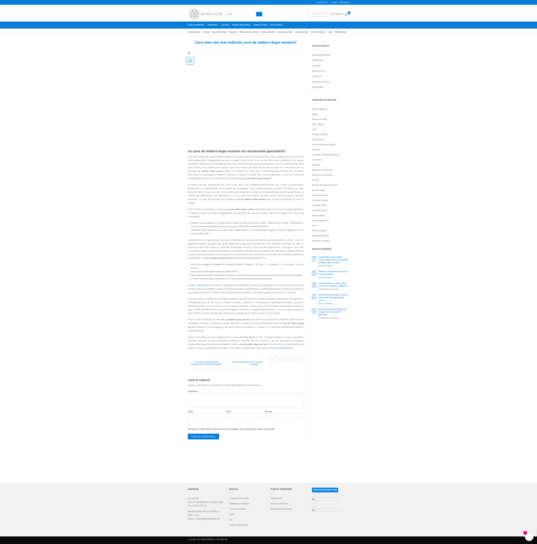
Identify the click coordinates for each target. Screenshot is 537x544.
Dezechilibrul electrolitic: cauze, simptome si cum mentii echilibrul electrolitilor (333, 259)
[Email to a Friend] (282, 359)
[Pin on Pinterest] (288, 359)
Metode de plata (321, 82)
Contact (334, 2)
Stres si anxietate (319, 231)
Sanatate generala (285, 32)
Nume (190, 412)
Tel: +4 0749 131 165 (197, 506)
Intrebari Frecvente (281, 509)
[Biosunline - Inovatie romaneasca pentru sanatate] (205, 13)
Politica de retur (238, 525)
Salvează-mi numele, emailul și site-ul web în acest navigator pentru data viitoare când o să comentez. (231, 429)
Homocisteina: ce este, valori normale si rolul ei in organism (333, 284)
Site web (268, 412)
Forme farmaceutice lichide (323, 145)
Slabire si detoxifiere (320, 221)
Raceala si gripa (318, 190)
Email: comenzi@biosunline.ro (204, 519)
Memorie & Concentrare (249, 32)
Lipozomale (317, 160)
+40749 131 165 (318, 14)
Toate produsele (194, 32)
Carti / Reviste (318, 124)
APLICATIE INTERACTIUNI (325, 490)
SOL (231, 520)
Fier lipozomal (318, 140)
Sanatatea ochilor (319, 210)
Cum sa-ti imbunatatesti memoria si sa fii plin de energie (206, 363)
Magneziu (316, 165)
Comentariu (193, 391)
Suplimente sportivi (320, 236)
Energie (206, 32)
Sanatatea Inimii (301, 32)
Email (228, 412)
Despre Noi (212, 25)
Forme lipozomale (241, 25)
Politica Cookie (237, 509)
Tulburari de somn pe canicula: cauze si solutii (333, 272)
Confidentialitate (239, 498)
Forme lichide (260, 25)
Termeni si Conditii (239, 504)
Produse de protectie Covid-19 (325, 185)
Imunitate (233, 32)
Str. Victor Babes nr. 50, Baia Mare (205, 502)
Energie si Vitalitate (320, 134)
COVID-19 (316, 77)
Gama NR (316, 150)
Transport (318, 87)
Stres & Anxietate (318, 32)
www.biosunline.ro (284, 348)
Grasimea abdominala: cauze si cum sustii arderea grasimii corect (333, 297)
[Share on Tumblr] (300, 359)
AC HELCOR (193, 499)
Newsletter (318, 71)
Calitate (225, 25)
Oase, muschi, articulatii (322, 175)
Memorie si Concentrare (322, 170)
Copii (330, 32)
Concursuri (276, 25)
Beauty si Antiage (319, 119)
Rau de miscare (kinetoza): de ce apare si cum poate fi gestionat (332, 312)
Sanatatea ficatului (320, 200)
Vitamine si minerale (320, 241)
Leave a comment (325, 266)
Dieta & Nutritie (268, 32)
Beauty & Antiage (219, 32)
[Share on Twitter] (276, 359)
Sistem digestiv (318, 216)
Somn (314, 226)
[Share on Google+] (294, 359)
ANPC (232, 515)
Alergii (314, 114)
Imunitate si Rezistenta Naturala (325, 155)
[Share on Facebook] (270, 359)
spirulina (201, 285)
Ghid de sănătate (196, 25)
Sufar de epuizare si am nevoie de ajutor (247, 363)
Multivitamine (340, 32)
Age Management (319, 109)
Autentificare (322, 2)
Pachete (315, 180)
